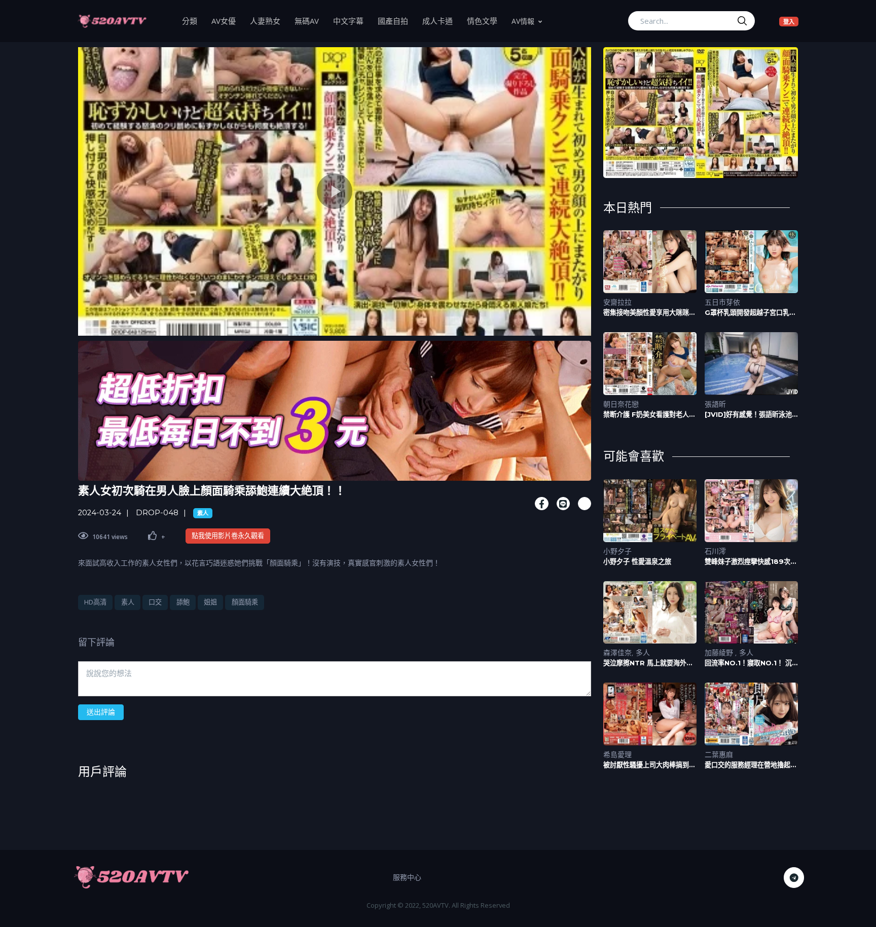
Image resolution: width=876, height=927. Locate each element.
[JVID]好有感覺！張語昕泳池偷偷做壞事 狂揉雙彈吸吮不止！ (748, 414)
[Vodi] (112, 21)
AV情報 (523, 21)
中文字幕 (352, 20)
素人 (202, 513)
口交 (155, 602)
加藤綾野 (720, 652)
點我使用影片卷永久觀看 (228, 535)
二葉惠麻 (719, 754)
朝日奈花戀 (621, 404)
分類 (193, 20)
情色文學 (485, 20)
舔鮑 (183, 602)
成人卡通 (441, 20)
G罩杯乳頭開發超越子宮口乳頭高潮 (750, 312)
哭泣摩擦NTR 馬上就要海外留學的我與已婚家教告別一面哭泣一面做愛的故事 (649, 663)
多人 (643, 652)
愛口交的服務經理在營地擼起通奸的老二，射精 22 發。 (751, 765)
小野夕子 (617, 551)
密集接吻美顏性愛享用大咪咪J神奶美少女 (647, 312)
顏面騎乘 (245, 602)
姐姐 (210, 602)
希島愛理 (617, 754)
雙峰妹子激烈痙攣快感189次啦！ (747, 561)
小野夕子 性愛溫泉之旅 (637, 561)
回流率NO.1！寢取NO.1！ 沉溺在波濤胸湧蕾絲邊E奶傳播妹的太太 (750, 663)
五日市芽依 (722, 302)
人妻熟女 (268, 20)
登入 (790, 21)
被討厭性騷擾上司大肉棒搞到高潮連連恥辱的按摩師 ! (649, 765)
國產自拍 (396, 20)
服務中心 (407, 877)
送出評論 (101, 712)
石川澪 (715, 551)
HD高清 (95, 602)
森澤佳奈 (617, 652)
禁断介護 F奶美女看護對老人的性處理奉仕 (649, 414)
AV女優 (227, 20)
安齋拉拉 (617, 302)
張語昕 (715, 404)
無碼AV (310, 20)
